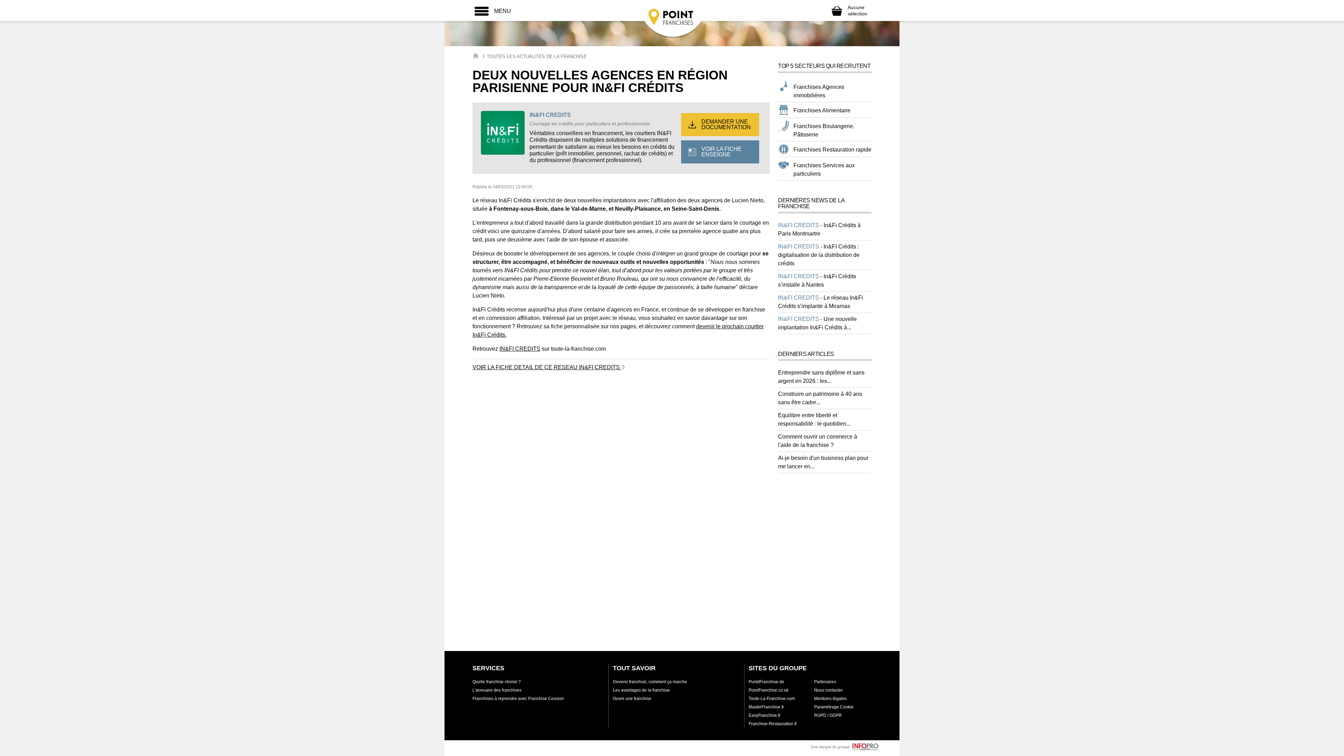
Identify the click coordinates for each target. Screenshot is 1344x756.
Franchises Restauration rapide (832, 150)
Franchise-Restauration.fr (773, 723)
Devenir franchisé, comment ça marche (650, 681)
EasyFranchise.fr (764, 715)
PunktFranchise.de (766, 681)
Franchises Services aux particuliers (824, 169)
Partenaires (825, 681)
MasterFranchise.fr (766, 707)
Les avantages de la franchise (641, 690)
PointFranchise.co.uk (769, 690)
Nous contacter (828, 690)
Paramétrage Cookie (834, 707)
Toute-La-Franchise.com (772, 698)
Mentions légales (830, 698)
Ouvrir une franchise (632, 698)
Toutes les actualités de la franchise (537, 56)
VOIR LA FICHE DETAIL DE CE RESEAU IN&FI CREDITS (546, 367)
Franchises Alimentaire (821, 110)
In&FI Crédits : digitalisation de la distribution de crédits (819, 255)
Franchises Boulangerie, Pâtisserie (823, 130)
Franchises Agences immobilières (818, 91)
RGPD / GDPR (828, 715)
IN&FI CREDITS (550, 115)
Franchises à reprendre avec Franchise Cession (518, 698)
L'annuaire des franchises (497, 690)
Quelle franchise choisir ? (496, 681)
